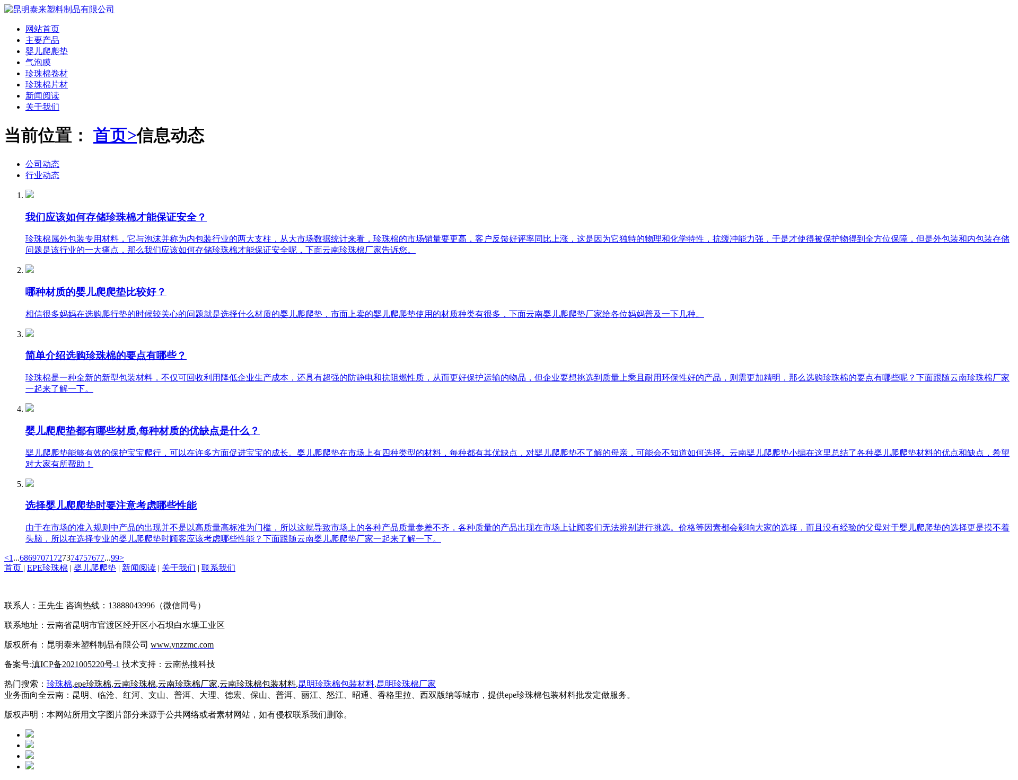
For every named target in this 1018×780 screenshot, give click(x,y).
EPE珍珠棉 (47, 567)
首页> (115, 135)
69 (32, 557)
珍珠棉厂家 (414, 683)
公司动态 (42, 164)
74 (75, 557)
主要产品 (42, 40)
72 (58, 557)
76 (91, 557)
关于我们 (42, 106)
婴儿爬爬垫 (46, 51)
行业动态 (42, 175)
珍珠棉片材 (46, 84)
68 (24, 557)
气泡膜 (38, 62)
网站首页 (42, 28)
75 (83, 557)
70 (41, 557)
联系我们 (218, 567)
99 (115, 557)
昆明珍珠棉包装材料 (336, 683)
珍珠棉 (59, 683)
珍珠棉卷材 (46, 73)
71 (49, 557)
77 (100, 557)
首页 (13, 567)
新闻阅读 (42, 95)
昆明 (384, 683)
